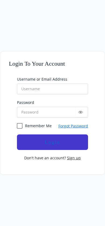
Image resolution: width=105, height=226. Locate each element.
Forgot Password (73, 126)
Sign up (74, 157)
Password (25, 102)
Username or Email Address (42, 79)
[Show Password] (81, 112)
